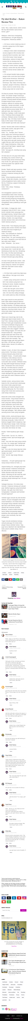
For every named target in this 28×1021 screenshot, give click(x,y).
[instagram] (17, 1)
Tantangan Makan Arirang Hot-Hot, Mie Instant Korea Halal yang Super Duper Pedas (17, 606)
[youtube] (4, 901)
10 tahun (8, 13)
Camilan (11, 982)
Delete (10, 643)
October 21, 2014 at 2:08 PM (14, 722)
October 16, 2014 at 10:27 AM (11, 688)
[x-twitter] (14, 1)
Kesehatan (4, 987)
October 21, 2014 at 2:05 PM (14, 676)
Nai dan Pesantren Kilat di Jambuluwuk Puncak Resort (15, 621)
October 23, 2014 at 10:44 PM (15, 794)
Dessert (16, 982)
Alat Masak (4, 982)
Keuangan (11, 987)
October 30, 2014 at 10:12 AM (15, 847)
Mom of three (9, 634)
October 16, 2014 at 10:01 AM (11, 658)
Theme (21, 1018)
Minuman (4, 992)
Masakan (10, 989)
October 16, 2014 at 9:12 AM (11, 636)
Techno (22, 994)
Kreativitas (18, 987)
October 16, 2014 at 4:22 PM (11, 735)
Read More (14, 946)
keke (23, 997)
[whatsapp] (9, 901)
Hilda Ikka (8, 831)
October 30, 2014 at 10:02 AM (15, 820)
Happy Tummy (5, 984)
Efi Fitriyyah (8, 783)
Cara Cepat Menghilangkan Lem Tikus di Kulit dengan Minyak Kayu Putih (17, 962)
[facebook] (11, 1)
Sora (11, 1018)
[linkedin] (14, 897)
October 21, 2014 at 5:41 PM (11, 832)
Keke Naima (4, 25)
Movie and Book (11, 992)
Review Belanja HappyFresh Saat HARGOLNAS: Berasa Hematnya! (17, 954)
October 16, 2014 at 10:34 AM (11, 710)
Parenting (16, 574)
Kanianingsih (9, 686)
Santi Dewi (8, 804)
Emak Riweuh (9, 709)
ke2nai (10, 574)
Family (22, 572)
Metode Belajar (17, 989)
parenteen (4, 1000)
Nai (18, 992)
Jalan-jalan (4, 574)
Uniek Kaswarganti (10, 657)
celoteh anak (16, 572)
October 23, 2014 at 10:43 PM (15, 773)
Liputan (4, 989)
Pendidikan (4, 994)
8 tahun (9, 572)
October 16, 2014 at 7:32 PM (11, 756)
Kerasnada (8, 734)
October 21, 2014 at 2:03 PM (14, 648)
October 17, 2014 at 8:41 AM (11, 806)
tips (9, 1000)
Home (4, 13)
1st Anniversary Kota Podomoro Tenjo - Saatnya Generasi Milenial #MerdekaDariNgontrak (17, 971)
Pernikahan (11, 994)
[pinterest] (19, 897)
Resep (17, 994)
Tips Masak (4, 997)
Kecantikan (20, 984)
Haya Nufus (8, 755)
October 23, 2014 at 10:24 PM (15, 746)
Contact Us (19, 1015)
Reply (7, 643)
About (13, 1015)
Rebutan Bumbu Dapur (14, 614)
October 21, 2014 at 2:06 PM (14, 700)
